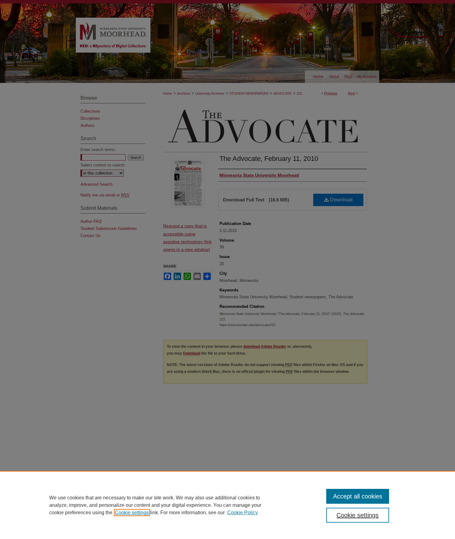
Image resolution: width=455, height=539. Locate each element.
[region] (227, 505)
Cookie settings (132, 512)
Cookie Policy (242, 512)
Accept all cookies (357, 496)
